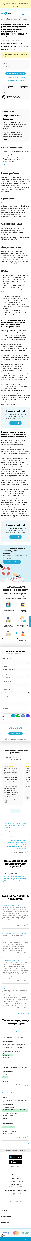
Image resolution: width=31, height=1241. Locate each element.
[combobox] (15, 662)
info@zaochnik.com (17, 1181)
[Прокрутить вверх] (2, 1239)
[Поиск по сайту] (27, 13)
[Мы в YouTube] (17, 1201)
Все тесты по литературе (22, 1143)
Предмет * (6, 666)
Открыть (14, 423)
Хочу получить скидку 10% (15, 9)
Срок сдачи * (7, 689)
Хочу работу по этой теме (12, 562)
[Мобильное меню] (2, 13)
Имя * (5, 700)
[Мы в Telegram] (6, 1193)
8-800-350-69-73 (17, 1178)
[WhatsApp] (18, 715)
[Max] (28, 715)
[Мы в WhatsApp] (17, 1193)
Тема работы (6, 674)
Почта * (5, 719)
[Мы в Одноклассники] (13, 1201)
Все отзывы (15, 811)
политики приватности (25, 738)
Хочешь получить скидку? (15, 80)
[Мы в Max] (20, 1193)
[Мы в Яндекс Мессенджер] (24, 1193)
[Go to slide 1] (11, 889)
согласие (11, 739)
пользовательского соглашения (14, 738)
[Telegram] (13, 715)
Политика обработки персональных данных (3, 1235)
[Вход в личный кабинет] (23, 13)
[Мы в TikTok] (20, 1201)
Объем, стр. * (7, 681)
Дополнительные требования (15, 697)
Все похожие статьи (24, 1013)
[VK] (23, 715)
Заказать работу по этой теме (15, 73)
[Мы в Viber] (13, 1193)
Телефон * (6, 708)
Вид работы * (7, 658)
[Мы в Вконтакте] (10, 1193)
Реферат (4, 88)
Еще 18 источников (7, 164)
